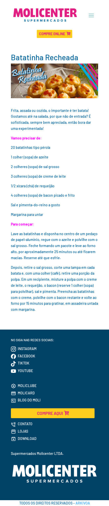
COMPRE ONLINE (52, 34)
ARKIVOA (83, 503)
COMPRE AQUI (50, 413)
